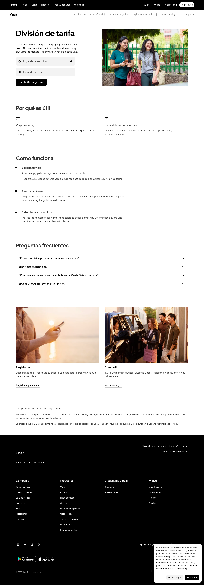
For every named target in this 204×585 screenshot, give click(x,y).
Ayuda (157, 5)
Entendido (192, 577)
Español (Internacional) (155, 544)
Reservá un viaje (98, 14)
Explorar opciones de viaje (145, 14)
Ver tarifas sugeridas (119, 14)
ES (148, 5)
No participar (175, 577)
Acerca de (79, 5)
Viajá (25, 5)
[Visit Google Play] (26, 559)
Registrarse (187, 5)
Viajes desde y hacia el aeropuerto (178, 14)
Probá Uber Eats (62, 5)
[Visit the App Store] (46, 559)
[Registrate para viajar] (57, 335)
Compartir (111, 367)
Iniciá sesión (170, 5)
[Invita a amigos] (146, 335)
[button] (71, 61)
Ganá (34, 5)
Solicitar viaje (80, 14)
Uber (13, 5)
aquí (186, 568)
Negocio (45, 5)
